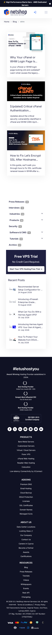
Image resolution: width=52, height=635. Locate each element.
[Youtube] (36, 429)
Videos (26, 580)
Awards (26, 552)
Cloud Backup (26, 493)
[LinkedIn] (20, 429)
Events (26, 588)
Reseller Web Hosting (26, 463)
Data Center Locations (26, 527)
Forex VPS (26, 454)
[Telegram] (31, 429)
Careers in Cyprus (26, 544)
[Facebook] (10, 429)
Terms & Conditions (25, 605)
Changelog (26, 597)
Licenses (26, 501)
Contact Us (26, 539)
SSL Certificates (26, 505)
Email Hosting (26, 488)
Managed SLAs (26, 514)
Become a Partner (26, 548)
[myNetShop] (35, 12)
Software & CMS (20, 232)
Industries (17, 214)
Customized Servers (26, 446)
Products (16, 220)
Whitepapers (26, 584)
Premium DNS (26, 484)
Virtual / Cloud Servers (26, 450)
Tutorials (16, 238)
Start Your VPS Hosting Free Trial (25, 269)
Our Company (26, 535)
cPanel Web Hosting (26, 458)
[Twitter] (15, 429)
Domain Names (26, 509)
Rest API (26, 593)
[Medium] (41, 429)
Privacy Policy (40, 605)
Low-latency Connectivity (26, 471)
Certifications (26, 556)
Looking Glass (25, 531)
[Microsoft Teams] (26, 429)
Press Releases (26, 571)
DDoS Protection (26, 497)
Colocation (26, 467)
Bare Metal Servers (26, 442)
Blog (26, 567)
